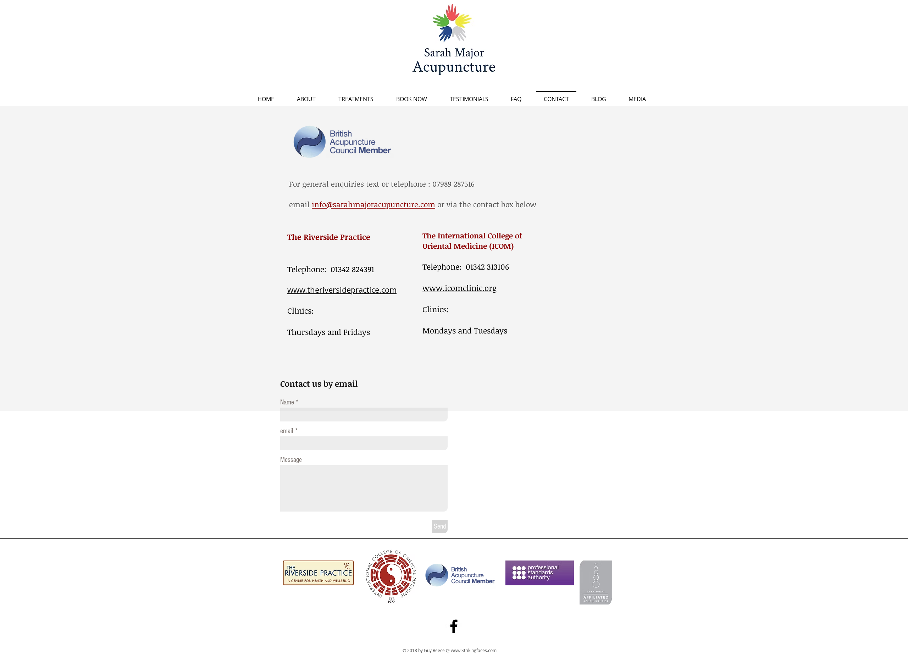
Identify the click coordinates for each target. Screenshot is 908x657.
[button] (356, 96)
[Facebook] (454, 626)
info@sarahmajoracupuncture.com (373, 204)
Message (291, 459)
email (286, 431)
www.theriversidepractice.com (342, 290)
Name (287, 402)
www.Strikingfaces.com (474, 650)
